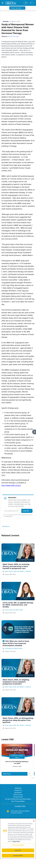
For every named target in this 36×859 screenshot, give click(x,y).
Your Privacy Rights (18, 801)
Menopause (6, 526)
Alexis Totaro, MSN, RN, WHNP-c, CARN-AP (18, 571)
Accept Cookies (18, 855)
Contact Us (18, 790)
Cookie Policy (16, 841)
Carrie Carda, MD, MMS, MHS (14, 610)
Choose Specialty (16, 8)
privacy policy (8, 516)
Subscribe (26, 511)
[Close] (34, 821)
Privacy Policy (18, 797)
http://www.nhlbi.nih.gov (11, 485)
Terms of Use (18, 795)
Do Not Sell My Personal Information (18, 799)
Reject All (18, 850)
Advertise (18, 788)
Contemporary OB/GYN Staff (13, 648)
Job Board (18, 792)
